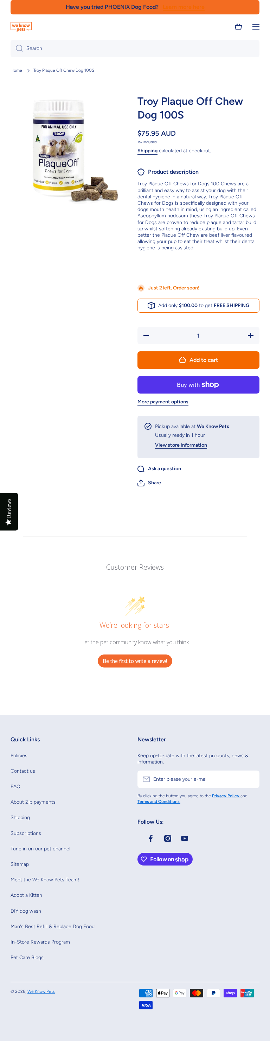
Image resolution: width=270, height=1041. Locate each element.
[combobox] (135, 48)
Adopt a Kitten (26, 895)
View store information (181, 445)
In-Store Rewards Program (40, 942)
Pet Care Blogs (27, 957)
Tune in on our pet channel (40, 849)
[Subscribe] (250, 779)
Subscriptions (26, 833)
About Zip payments (33, 802)
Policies (19, 756)
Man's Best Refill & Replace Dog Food (53, 927)
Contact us (23, 771)
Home (16, 70)
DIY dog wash (26, 911)
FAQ (15, 787)
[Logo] (21, 27)
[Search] (17, 48)
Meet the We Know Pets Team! (45, 880)
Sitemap (20, 864)
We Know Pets (41, 991)
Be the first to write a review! (135, 661)
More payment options (162, 402)
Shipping (147, 151)
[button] (238, 26)
